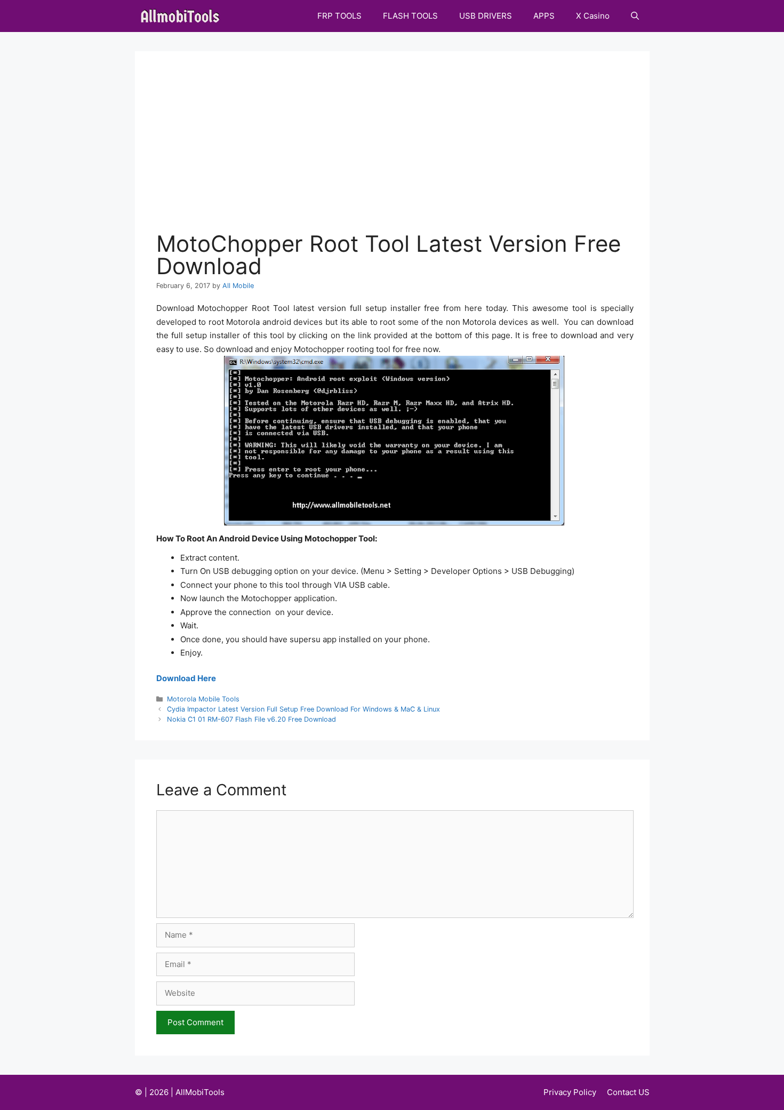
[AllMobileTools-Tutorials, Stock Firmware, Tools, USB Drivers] (183, 16)
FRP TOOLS (339, 16)
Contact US (628, 1092)
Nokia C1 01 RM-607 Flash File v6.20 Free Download (251, 719)
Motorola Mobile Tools (203, 699)
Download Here (186, 678)
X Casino (593, 16)
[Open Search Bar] (635, 16)
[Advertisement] (395, 152)
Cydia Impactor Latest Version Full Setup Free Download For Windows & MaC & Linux (303, 709)
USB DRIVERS (485, 16)
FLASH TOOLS (410, 16)
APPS (544, 16)
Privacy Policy (569, 1092)
